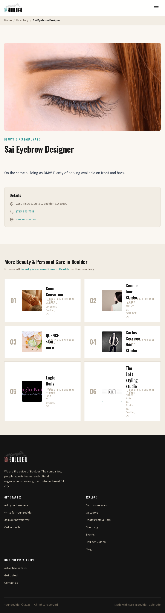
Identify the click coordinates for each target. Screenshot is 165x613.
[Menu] (156, 7)
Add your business (16, 505)
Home (8, 20)
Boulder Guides (96, 542)
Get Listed (11, 575)
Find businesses (96, 505)
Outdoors (92, 513)
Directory (22, 20)
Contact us (11, 583)
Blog (89, 549)
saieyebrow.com (26, 219)
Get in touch (12, 527)
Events (90, 535)
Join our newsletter (16, 520)
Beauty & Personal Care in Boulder (46, 269)
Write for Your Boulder (18, 513)
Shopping (92, 527)
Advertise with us (15, 568)
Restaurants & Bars (98, 520)
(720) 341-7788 (25, 211)
